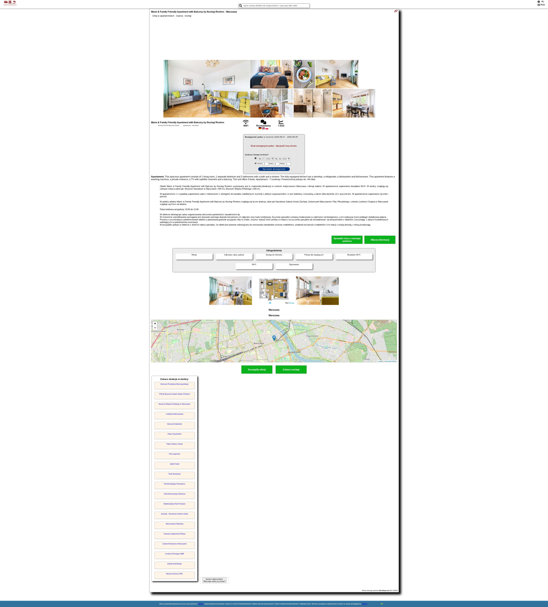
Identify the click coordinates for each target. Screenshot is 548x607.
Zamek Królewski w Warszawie (175, 544)
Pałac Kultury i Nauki (175, 444)
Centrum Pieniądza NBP (174, 554)
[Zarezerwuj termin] (396, 11)
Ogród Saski (174, 464)
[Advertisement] (274, 38)
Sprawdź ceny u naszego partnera (347, 239)
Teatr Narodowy (174, 474)
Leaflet (380, 361)
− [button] (155, 328)
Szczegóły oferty (257, 369)
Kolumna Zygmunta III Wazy (174, 534)
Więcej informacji (380, 240)
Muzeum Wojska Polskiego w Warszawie (174, 404)
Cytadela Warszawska (174, 414)
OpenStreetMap (390, 361)
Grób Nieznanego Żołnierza (174, 494)
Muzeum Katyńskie (174, 424)
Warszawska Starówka (174, 524)
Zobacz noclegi (291, 369)
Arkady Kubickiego (174, 564)
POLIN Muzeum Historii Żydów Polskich (174, 394)
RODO (364, 604)
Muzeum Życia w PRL (174, 574)
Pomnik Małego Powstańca (174, 484)
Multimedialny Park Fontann (174, 504)
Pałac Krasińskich (175, 434)
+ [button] (155, 323)
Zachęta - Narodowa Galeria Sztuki (174, 514)
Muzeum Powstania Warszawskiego (175, 384)
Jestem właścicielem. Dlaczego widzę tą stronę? (214, 580)
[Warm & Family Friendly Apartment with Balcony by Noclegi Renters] (206, 89)
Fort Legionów (174, 454)
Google (201, 604)
